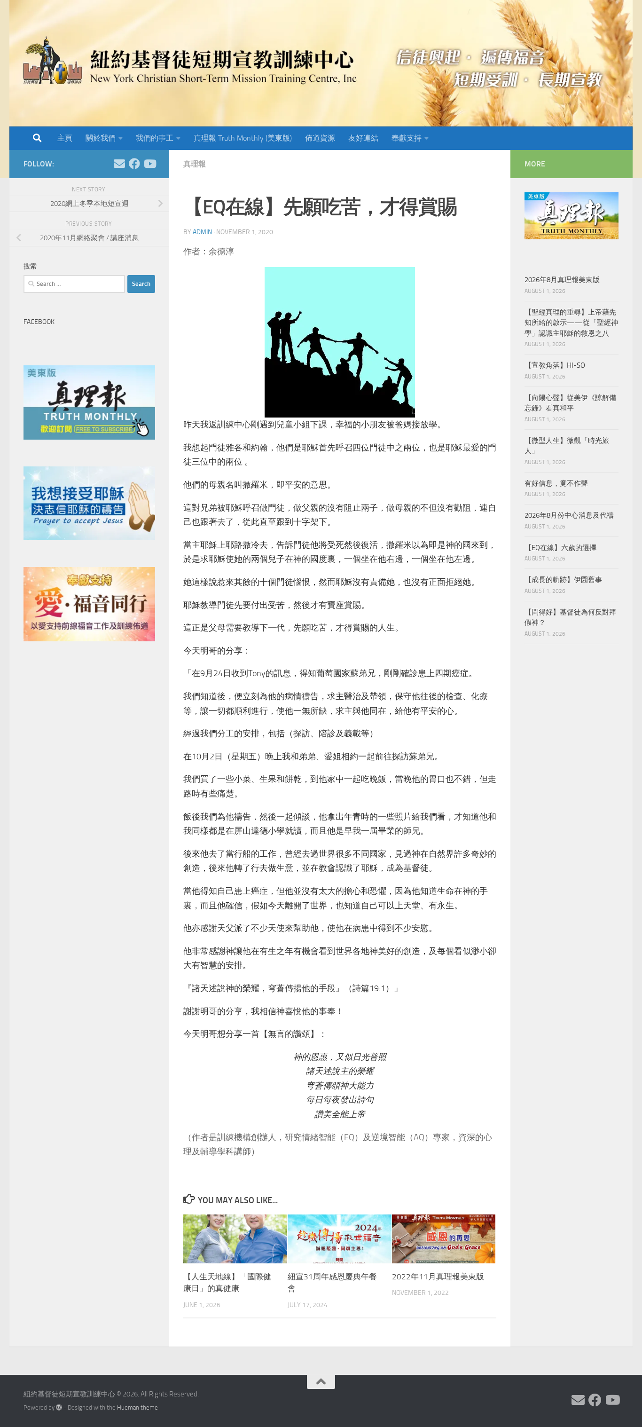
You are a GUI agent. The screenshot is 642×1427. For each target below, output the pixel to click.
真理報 (194, 163)
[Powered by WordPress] (59, 1407)
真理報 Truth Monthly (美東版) (243, 138)
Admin (202, 232)
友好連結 (363, 138)
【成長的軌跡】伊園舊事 (563, 580)
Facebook (39, 322)
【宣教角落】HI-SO (555, 365)
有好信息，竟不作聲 (556, 483)
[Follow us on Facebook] (134, 163)
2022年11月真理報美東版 (438, 1276)
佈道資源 (320, 138)
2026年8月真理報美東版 (562, 280)
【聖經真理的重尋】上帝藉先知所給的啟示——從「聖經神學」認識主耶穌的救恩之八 (571, 323)
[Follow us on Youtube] (149, 163)
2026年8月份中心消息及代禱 (569, 515)
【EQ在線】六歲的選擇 (560, 548)
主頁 (64, 138)
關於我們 (101, 138)
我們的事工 (154, 138)
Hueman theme (137, 1407)
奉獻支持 (406, 138)
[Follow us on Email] (119, 163)
